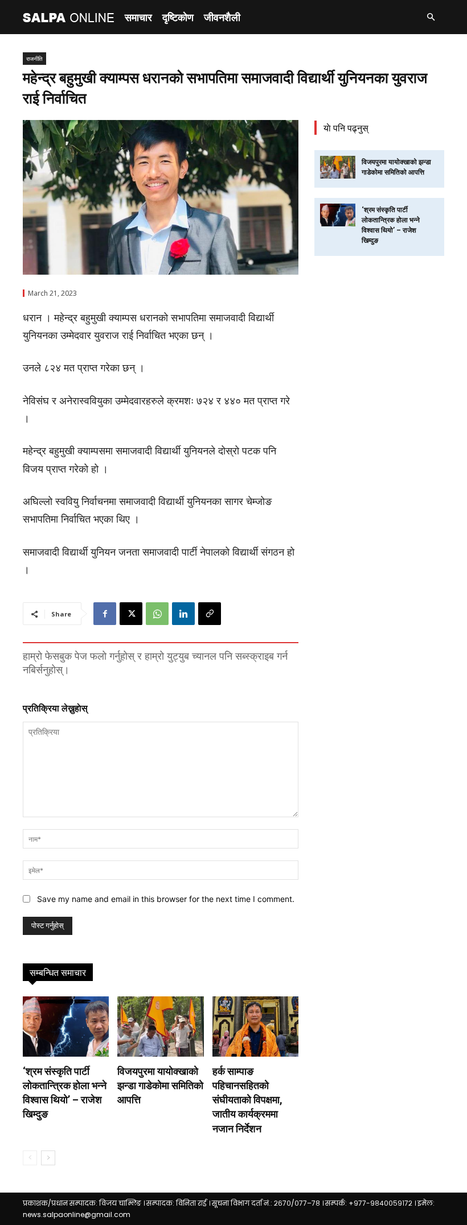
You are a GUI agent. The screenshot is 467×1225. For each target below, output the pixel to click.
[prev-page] (30, 1157)
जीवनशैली (222, 17)
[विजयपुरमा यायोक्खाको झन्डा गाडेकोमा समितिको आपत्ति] (160, 1026)
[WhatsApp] (157, 613)
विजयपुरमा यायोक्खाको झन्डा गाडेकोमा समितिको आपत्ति (160, 1085)
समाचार (138, 17)
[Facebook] (104, 613)
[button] (430, 17)
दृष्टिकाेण (178, 17)
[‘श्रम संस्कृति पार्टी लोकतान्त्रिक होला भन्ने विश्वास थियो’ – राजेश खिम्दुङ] (66, 1026)
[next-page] (48, 1157)
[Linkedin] (183, 613)
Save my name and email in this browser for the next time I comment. (165, 899)
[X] (131, 613)
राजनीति (34, 59)
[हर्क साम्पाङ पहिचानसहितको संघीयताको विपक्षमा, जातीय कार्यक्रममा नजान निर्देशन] (255, 1026)
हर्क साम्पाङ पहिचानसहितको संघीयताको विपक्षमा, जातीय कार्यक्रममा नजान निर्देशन (247, 1100)
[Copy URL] (209, 613)
